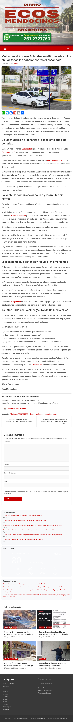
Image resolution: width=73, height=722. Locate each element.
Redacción (17, 637)
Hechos (7, 627)
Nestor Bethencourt (55, 637)
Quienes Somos (43, 688)
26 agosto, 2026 (43, 668)
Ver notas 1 (7, 152)
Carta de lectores (8, 684)
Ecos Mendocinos (54, 160)
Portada (14, 627)
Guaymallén (27, 149)
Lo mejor (5, 694)
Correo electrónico (10, 473)
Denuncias (6, 686)
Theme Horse (41, 718)
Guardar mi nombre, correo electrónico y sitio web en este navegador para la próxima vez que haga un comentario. (36, 493)
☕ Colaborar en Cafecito (15, 409)
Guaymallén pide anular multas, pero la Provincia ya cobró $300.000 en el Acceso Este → (54, 421)
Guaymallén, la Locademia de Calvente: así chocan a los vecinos (23, 516)
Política (15, 64)
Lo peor (5, 696)
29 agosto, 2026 (9, 637)
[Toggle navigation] (5, 48)
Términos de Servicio (44, 693)
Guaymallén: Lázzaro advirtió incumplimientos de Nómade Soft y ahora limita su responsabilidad (33, 535)
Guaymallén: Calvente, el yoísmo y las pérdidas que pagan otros (23, 539)
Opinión (5, 699)
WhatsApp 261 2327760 (19, 414)
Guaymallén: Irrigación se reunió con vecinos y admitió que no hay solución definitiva (29, 530)
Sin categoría (7, 707)
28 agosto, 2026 (43, 637)
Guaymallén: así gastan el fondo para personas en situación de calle (24, 520)
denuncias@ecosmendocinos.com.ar (44, 414)
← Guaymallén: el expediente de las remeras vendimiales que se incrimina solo (19, 420)
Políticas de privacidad (45, 690)
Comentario (8, 442)
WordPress (63, 718)
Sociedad (42, 658)
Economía (6, 689)
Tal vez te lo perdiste (13, 607)
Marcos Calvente (18, 215)
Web (5, 481)
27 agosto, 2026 (9, 668)
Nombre (6, 465)
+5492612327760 (45, 679)
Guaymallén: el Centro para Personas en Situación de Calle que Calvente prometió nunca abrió (32, 525)
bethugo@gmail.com (46, 683)
